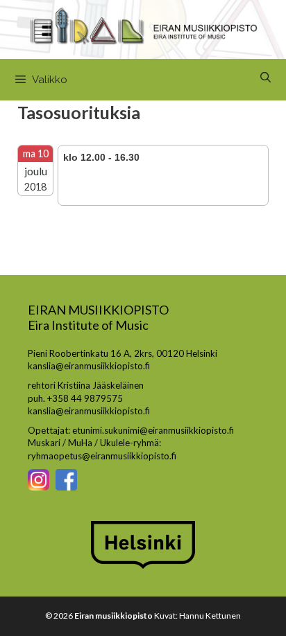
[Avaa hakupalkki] (265, 77)
